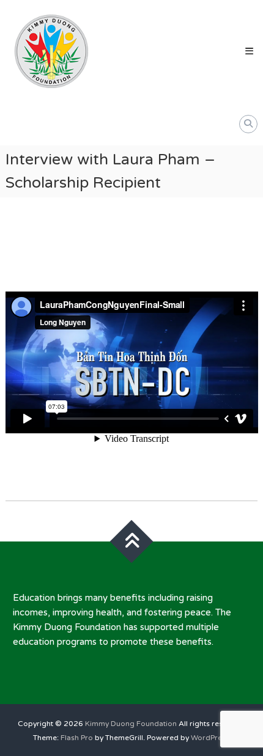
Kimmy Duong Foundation (131, 723)
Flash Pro (77, 737)
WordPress (210, 737)
